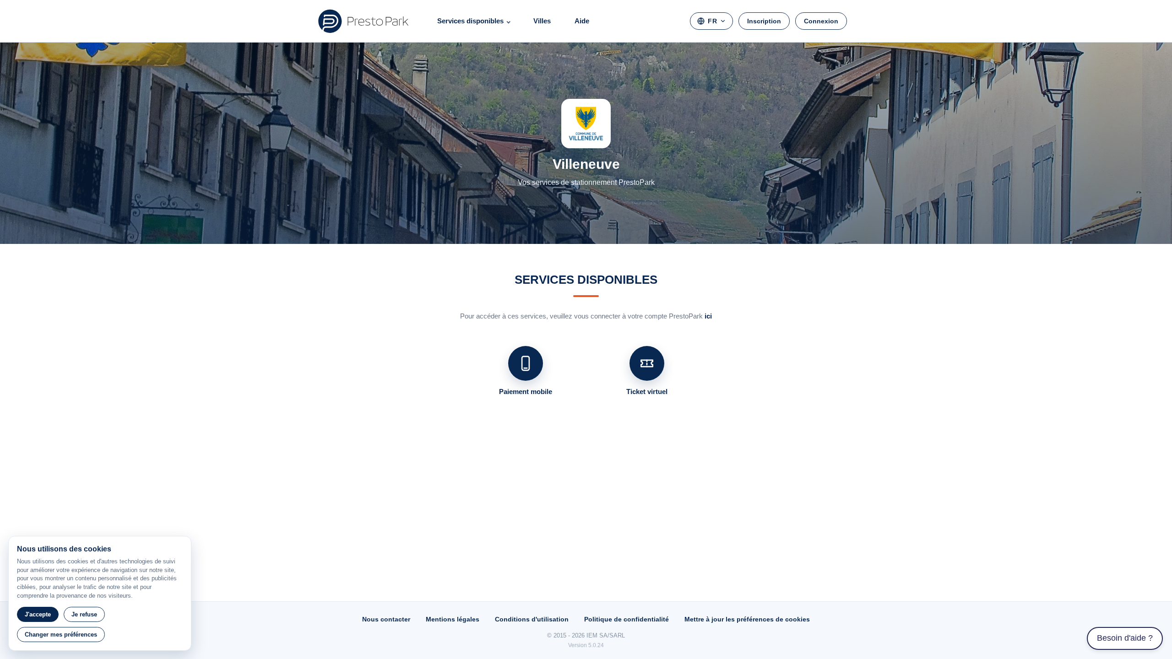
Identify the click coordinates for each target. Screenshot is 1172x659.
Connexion (821, 21)
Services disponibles (470, 21)
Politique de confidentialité (626, 619)
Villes (542, 21)
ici (708, 316)
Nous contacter (386, 619)
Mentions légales (452, 619)
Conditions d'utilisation (532, 619)
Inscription (764, 21)
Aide (582, 21)
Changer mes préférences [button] (61, 634)
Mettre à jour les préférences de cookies (747, 619)
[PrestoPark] (363, 21)
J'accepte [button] (38, 614)
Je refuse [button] (84, 614)
